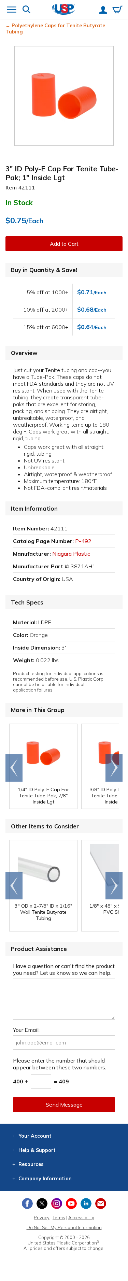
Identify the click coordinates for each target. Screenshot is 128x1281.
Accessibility (81, 1217)
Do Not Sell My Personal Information (64, 1227)
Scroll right (114, 768)
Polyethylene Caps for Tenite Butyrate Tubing (55, 29)
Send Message (64, 1104)
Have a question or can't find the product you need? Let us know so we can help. (64, 969)
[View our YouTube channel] (71, 1203)
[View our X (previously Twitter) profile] (42, 1203)
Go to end (14, 768)
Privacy (41, 1217)
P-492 (83, 541)
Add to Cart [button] (64, 243)
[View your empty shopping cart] (117, 10)
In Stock (19, 202)
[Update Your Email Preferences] (101, 1203)
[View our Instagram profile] (56, 1203)
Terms (59, 1217)
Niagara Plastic (71, 553)
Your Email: (26, 1029)
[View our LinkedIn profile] (86, 1203)
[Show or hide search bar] (26, 10)
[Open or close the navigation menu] (11, 10)
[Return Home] (63, 10)
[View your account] (103, 10)
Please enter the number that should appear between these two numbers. (59, 1064)
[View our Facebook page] (27, 1203)
